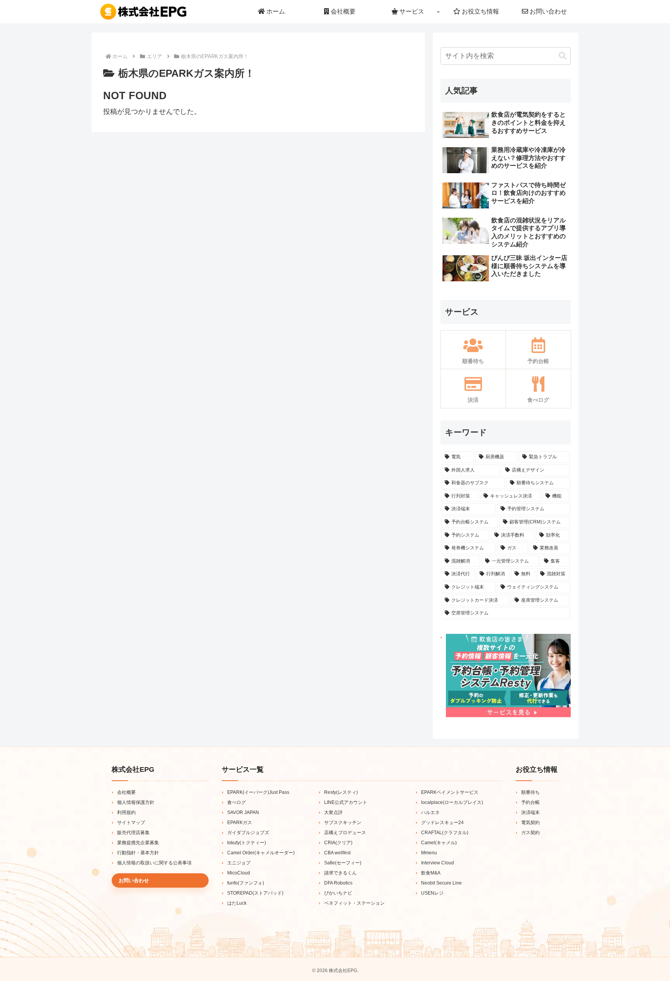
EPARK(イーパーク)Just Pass (258, 792)
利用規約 (126, 812)
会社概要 (126, 792)
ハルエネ (430, 812)
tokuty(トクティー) (246, 842)
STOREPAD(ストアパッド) (255, 893)
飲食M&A (430, 873)
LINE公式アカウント (345, 802)
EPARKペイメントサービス (449, 792)
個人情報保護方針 (135, 802)
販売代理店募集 (133, 832)
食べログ (236, 802)
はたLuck (237, 903)
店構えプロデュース (345, 832)
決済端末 (530, 812)
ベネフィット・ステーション (354, 903)
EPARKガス (239, 822)
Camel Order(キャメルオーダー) (261, 852)
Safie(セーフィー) (342, 863)
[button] (563, 56)
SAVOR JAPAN (243, 812)
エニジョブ (238, 863)
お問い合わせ (134, 880)
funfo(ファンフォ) (245, 883)
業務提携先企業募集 (138, 842)
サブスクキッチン (342, 822)
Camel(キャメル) (439, 842)
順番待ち (530, 792)
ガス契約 (530, 832)
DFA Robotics (338, 883)
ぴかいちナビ (338, 893)
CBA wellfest (337, 852)
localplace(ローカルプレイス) (452, 802)
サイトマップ (131, 822)
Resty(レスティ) (341, 792)
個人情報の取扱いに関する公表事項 (154, 863)
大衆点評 (333, 812)
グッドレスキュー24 (442, 822)
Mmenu (429, 852)
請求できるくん (340, 873)
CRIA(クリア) (338, 842)
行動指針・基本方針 (138, 852)
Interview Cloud (437, 863)
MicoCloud (238, 873)
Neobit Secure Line (441, 883)
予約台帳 (530, 802)
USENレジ (432, 893)
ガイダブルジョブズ (248, 832)
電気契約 (530, 822)
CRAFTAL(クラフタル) (444, 832)
